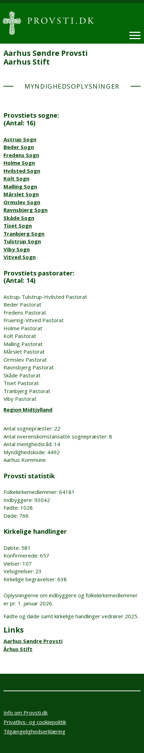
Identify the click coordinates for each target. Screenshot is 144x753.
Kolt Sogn (16, 178)
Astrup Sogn (19, 139)
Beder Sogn (18, 146)
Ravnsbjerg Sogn (25, 209)
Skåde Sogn (18, 217)
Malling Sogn (20, 186)
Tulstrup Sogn (22, 241)
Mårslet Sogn (21, 194)
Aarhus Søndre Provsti (33, 640)
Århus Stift (18, 648)
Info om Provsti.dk (25, 712)
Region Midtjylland (27, 409)
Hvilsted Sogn (21, 170)
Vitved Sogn (19, 256)
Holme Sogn (19, 162)
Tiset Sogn (17, 225)
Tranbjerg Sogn (23, 233)
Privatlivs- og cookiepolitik (34, 721)
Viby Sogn (16, 249)
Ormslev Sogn (21, 202)
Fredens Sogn (21, 155)
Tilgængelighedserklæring (34, 731)
